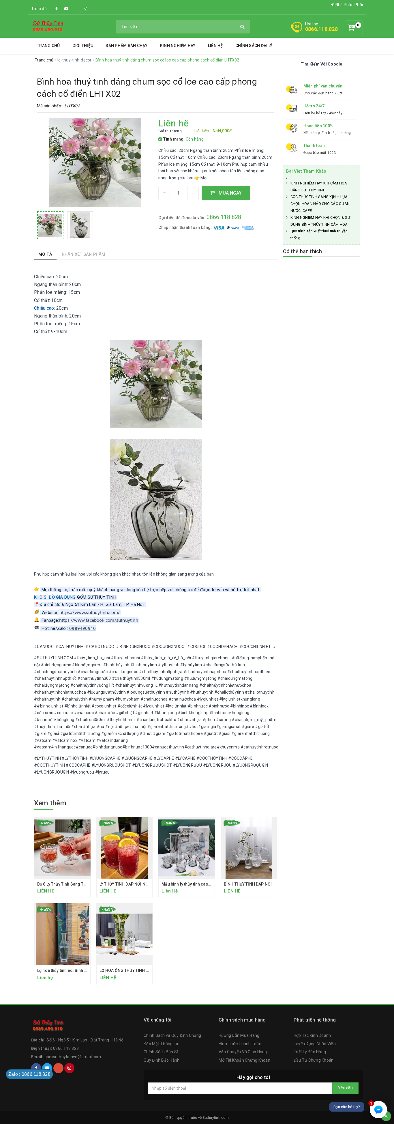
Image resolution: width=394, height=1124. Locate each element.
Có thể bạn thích (302, 251)
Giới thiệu (82, 45)
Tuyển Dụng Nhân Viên (315, 1043)
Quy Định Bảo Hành (161, 1060)
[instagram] (85, 8)
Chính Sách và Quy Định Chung (172, 1035)
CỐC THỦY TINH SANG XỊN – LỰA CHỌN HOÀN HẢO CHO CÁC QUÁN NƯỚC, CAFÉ (320, 204)
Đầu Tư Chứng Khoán (314, 1060)
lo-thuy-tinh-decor (75, 60)
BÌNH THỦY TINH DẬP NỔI (248, 884)
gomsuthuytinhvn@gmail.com (72, 1056)
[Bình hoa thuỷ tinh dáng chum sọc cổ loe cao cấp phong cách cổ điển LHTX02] (50, 225)
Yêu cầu (345, 1088)
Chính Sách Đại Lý (253, 45)
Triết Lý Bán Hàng (310, 1052)
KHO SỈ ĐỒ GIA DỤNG (55, 597)
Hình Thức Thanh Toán (240, 1043)
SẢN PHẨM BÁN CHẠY (126, 45)
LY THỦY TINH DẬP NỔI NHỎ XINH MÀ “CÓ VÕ (141, 884)
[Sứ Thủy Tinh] (48, 26)
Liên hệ (215, 45)
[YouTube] (66, 8)
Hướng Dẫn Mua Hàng (239, 1035)
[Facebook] (56, 8)
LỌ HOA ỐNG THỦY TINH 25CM (128, 970)
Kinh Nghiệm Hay (178, 45)
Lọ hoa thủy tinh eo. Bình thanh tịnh (70, 970)
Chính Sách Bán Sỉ (161, 1052)
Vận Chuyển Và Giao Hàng (243, 1052)
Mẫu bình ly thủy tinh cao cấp (189, 884)
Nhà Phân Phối (349, 4)
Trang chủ (48, 45)
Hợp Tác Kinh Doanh (312, 1035)
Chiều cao (44, 308)
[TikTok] (76, 5)
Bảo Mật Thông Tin (161, 1043)
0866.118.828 (321, 29)
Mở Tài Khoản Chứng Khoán (244, 1060)
